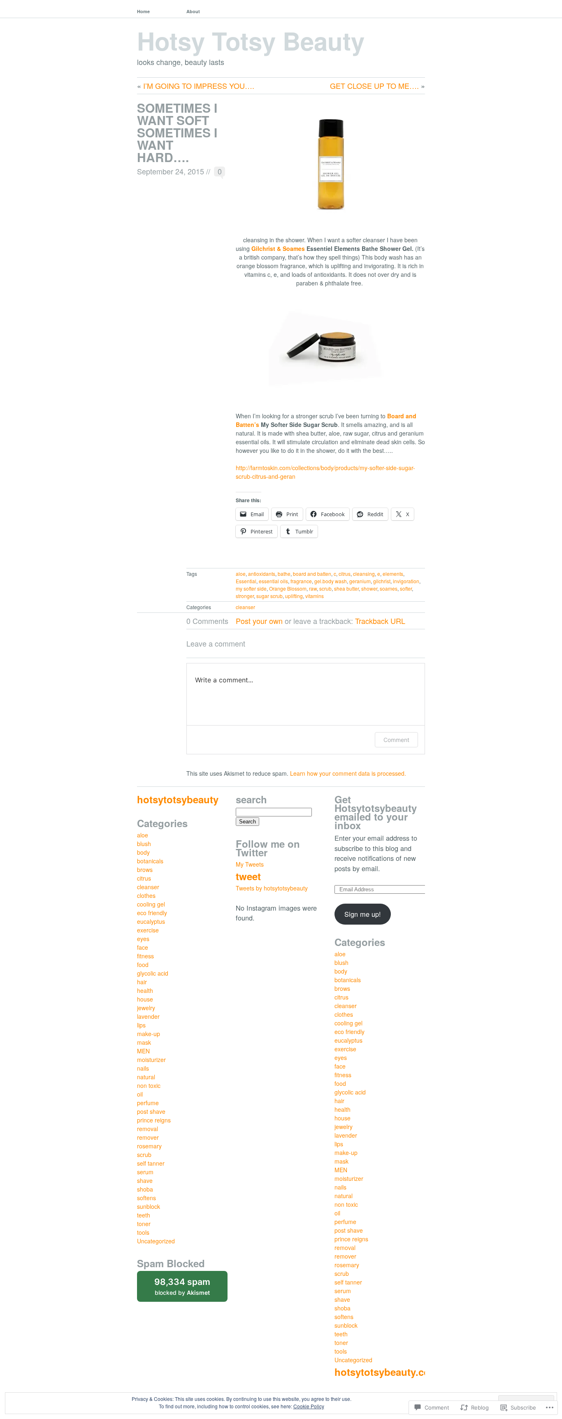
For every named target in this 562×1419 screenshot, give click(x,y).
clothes (146, 895)
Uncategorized (156, 1241)
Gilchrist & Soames (278, 248)
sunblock (148, 1206)
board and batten (312, 573)
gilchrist (381, 580)
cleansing (364, 573)
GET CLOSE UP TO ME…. (374, 85)
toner (144, 1224)
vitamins (314, 595)
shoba (145, 1189)
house (145, 999)
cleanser (245, 606)
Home (143, 11)
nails (143, 1068)
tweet (248, 876)
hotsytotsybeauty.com (386, 1372)
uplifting (294, 595)
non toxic (148, 1085)
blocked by (191, 1289)
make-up (148, 1033)
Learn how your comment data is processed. (348, 773)
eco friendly (152, 913)
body (143, 852)
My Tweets (250, 864)
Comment (396, 739)
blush (144, 843)
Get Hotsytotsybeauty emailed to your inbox (375, 812)
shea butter (346, 588)
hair (142, 982)
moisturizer (151, 1059)
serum (145, 1172)
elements (393, 573)
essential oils (273, 580)
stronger (245, 595)
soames (388, 588)
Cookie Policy (308, 1406)
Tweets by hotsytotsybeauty (272, 888)
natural (146, 1077)
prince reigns (154, 1120)
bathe (284, 573)
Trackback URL (380, 620)
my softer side (251, 588)
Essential (246, 580)
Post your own (259, 620)
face (142, 947)
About (193, 11)
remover (148, 1137)
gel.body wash (330, 580)
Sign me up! (362, 914)
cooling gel (151, 904)
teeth (143, 1215)
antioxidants (261, 573)
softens (146, 1198)
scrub (325, 588)
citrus (345, 573)
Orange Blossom (288, 588)
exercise (148, 930)
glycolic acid (152, 973)
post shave (151, 1111)
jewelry (146, 1008)
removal (147, 1129)
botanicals (150, 861)
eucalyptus (151, 921)
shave (145, 1180)
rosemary (149, 1146)
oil (140, 1094)
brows (145, 869)
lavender (148, 1016)
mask (144, 1042)
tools (143, 1232)
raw (313, 588)
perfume (148, 1103)
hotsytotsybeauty (177, 799)
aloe (241, 573)
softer (406, 588)
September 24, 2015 (170, 171)
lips (141, 1025)
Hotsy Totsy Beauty (251, 40)
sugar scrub (269, 595)
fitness (145, 956)
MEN (143, 1051)
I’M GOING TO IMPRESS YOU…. (198, 85)
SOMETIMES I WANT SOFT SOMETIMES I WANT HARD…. (177, 132)
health (145, 990)
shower (369, 588)
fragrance (301, 580)
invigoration (406, 580)
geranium (360, 580)
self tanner (151, 1163)
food (143, 964)
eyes (143, 938)
